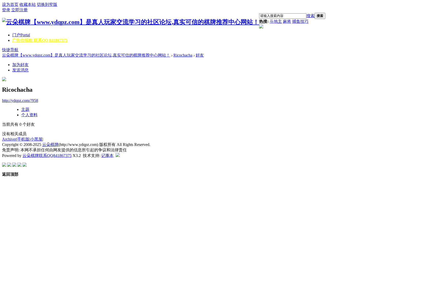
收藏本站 (27, 4)
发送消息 (20, 70)
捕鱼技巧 (300, 21)
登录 (6, 10)
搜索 (310, 16)
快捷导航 (10, 50)
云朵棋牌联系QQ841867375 (47, 155)
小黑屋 (36, 139)
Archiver (9, 139)
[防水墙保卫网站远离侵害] (118, 155)
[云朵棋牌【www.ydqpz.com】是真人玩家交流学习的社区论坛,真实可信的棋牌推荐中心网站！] (130, 22)
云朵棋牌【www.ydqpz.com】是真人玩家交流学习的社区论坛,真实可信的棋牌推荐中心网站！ (86, 55)
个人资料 (29, 115)
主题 (25, 109)
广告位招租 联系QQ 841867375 (40, 40)
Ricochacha (182, 55)
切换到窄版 (47, 4)
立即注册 (19, 10)
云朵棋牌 (50, 144)
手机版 (23, 139)
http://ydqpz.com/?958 (20, 100)
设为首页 (10, 4)
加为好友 (20, 64)
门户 (21, 35)
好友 (200, 55)
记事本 (107, 155)
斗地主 (276, 21)
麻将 (287, 21)
